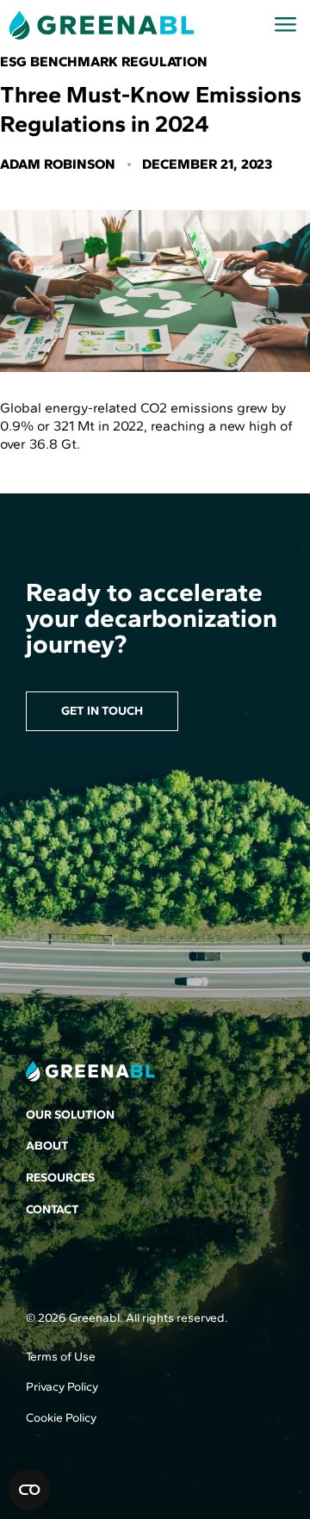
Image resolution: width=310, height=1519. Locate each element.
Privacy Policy (62, 1387)
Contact (52, 1209)
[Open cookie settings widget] (29, 1489)
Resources (60, 1177)
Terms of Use (61, 1356)
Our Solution (70, 1114)
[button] (286, 25)
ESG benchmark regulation (104, 61)
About (47, 1145)
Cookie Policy (61, 1417)
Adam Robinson (57, 164)
